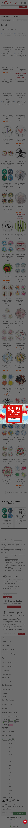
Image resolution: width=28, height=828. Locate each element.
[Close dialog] (27, 405)
